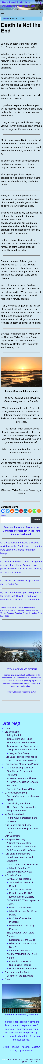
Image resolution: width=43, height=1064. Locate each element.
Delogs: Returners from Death (22, 749)
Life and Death (11, 731)
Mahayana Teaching (14, 839)
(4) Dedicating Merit (14, 814)
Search (3, 515)
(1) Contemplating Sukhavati (18, 767)
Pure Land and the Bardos (17, 972)
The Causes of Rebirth (20, 889)
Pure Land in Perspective (17, 853)
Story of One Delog (19, 753)
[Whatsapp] (34, 511)
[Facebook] (3, 511)
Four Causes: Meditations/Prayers (21, 764)
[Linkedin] (17, 511)
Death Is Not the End (20, 907)
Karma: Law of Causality (21, 897)
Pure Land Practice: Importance (20, 757)
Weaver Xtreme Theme (33, 1062)
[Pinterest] (21, 511)
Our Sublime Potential (20, 965)
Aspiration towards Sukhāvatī (22, 778)
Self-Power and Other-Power (21, 850)
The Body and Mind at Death (21, 742)
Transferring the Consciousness (23, 746)
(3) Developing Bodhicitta (17, 803)
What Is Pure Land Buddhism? (22, 864)
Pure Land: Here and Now (18, 825)
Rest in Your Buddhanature (23, 968)
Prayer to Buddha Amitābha (21, 789)
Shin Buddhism (12, 836)
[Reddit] (12, 511)
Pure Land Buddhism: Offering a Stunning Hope (18, 4)
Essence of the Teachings (20, 976)
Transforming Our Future (19, 739)
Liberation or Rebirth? (20, 961)
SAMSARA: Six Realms (19, 879)
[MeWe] (26, 511)
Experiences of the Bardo (22, 940)
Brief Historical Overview (19, 871)
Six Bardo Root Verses (20, 950)
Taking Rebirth (14, 735)
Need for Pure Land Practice (21, 760)
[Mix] (30, 511)
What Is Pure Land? (19, 868)
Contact (8, 979)
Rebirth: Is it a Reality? (20, 893)
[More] (39, 511)
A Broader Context (13, 875)
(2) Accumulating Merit (15, 792)
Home (5, 18)
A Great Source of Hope (19, 843)
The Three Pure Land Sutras (22, 846)
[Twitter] (8, 511)
